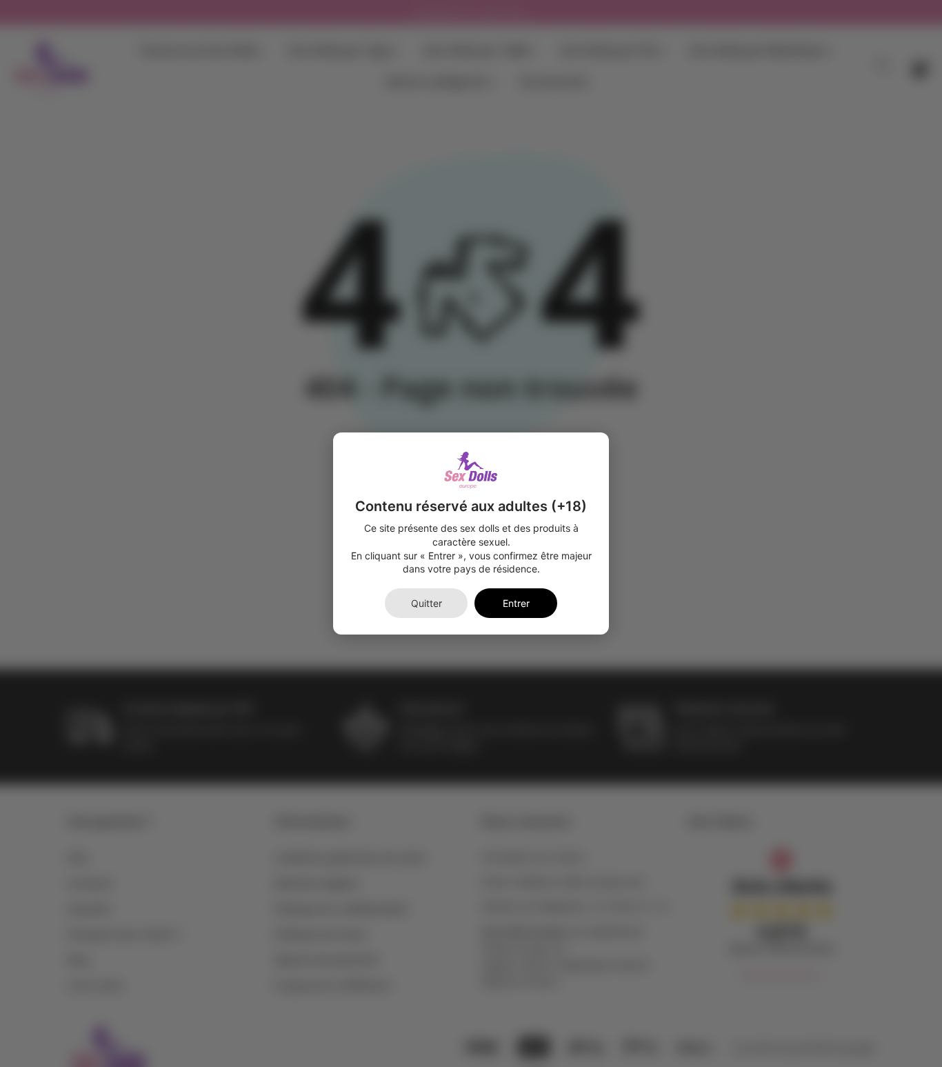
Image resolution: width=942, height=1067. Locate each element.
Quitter (426, 603)
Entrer (516, 603)
